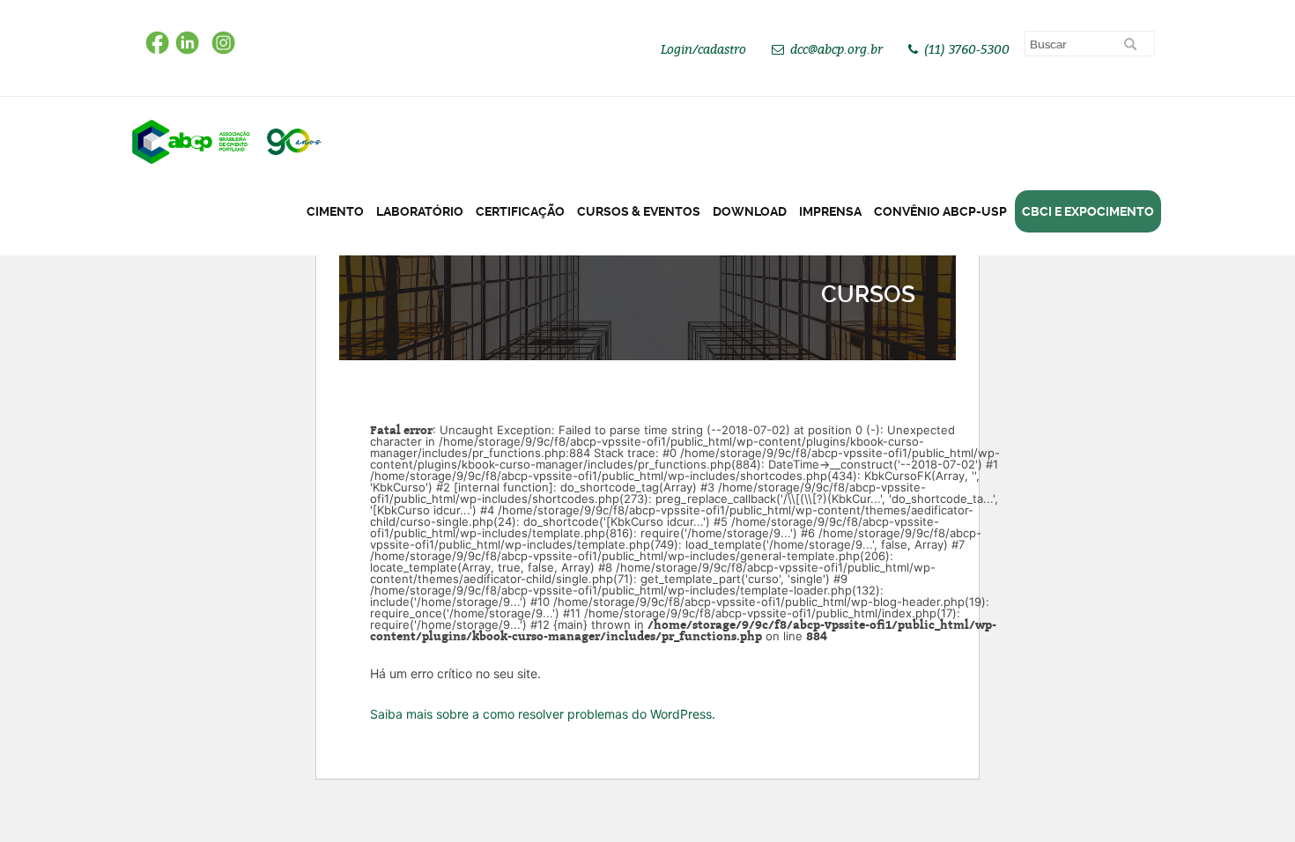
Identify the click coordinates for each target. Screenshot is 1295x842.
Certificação (520, 211)
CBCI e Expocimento (1088, 211)
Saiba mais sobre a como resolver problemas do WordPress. (542, 713)
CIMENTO (335, 211)
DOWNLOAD (750, 211)
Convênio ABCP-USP (940, 211)
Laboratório (419, 211)
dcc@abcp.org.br (836, 49)
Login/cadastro (703, 49)
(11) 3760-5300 (967, 49)
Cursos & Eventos (638, 211)
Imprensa (830, 211)
